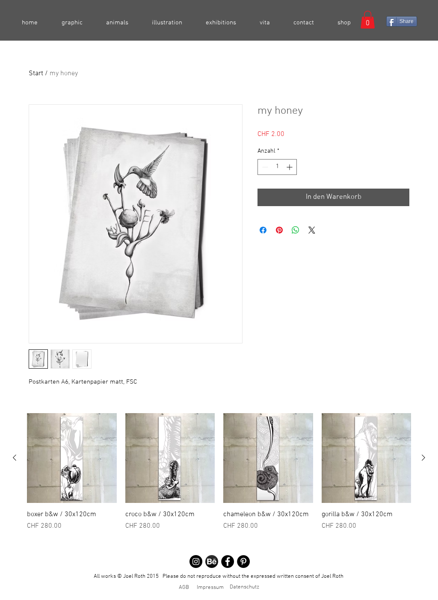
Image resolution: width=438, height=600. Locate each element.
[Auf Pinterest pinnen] (279, 230)
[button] (367, 20)
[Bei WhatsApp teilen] (295, 230)
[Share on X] (312, 230)
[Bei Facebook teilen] (263, 230)
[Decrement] (264, 167)
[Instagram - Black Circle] (195, 561)
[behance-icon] (211, 561)
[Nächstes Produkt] (423, 457)
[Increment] (290, 167)
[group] (219, 477)
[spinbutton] (277, 167)
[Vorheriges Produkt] (14, 457)
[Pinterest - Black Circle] (243, 561)
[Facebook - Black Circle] (227, 561)
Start (36, 73)
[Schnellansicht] (72, 458)
